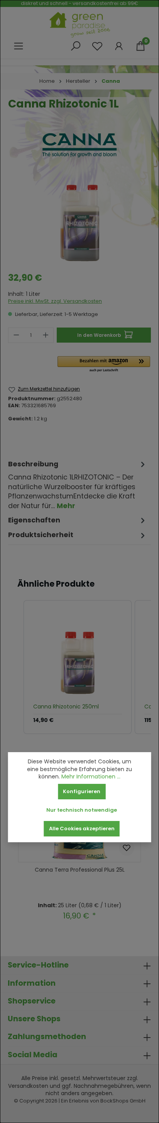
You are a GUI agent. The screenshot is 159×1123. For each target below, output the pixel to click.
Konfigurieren (81, 791)
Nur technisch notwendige (81, 810)
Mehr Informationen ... (90, 776)
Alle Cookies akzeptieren (82, 828)
